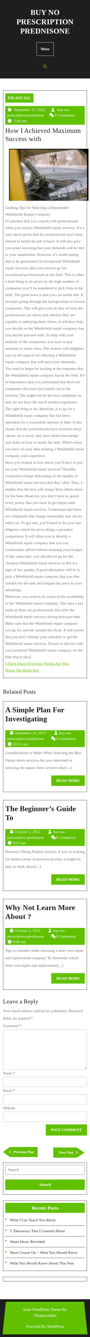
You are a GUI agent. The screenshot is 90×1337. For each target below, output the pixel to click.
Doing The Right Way (22, 670)
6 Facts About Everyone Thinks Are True (37, 664)
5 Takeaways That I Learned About (37, 1231)
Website (9, 1108)
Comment (12, 1026)
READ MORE (70, 782)
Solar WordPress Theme (42, 1309)
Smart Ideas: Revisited (27, 1242)
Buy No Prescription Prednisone (45, 21)
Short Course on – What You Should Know (44, 1253)
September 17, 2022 (30, 110)
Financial (19, 98)
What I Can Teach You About (33, 1220)
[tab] (45, 1170)
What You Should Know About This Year (42, 1263)
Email (9, 1091)
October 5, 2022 (27, 832)
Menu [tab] (45, 49)
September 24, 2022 (30, 733)
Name (9, 1073)
